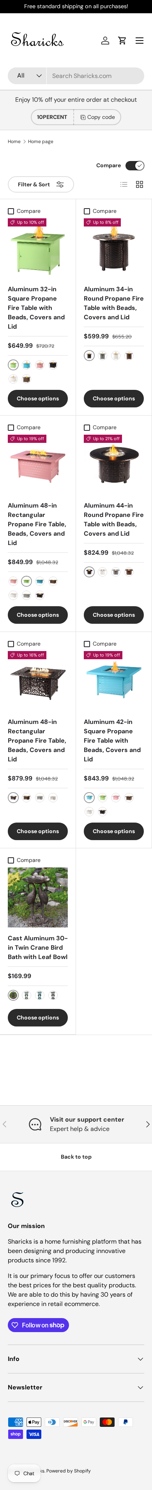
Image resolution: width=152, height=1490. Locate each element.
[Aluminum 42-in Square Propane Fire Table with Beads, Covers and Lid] (114, 681)
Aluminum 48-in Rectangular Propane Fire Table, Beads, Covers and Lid (37, 524)
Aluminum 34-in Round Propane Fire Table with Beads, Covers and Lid (114, 303)
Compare (108, 165)
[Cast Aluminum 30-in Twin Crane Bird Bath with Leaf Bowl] (38, 897)
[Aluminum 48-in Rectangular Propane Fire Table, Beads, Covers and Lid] (38, 465)
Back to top (76, 1156)
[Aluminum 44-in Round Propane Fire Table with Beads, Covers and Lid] (114, 465)
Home (14, 141)
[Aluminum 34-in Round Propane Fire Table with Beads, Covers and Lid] (114, 248)
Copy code (101, 116)
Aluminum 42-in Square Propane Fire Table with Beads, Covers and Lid (112, 740)
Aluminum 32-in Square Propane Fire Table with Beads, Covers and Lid (36, 308)
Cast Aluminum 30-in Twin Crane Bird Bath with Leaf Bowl (38, 947)
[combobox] (76, 75)
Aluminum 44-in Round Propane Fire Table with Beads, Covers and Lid (114, 519)
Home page (40, 141)
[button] (122, 40)
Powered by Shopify (68, 1471)
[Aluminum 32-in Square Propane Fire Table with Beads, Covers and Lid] (38, 248)
